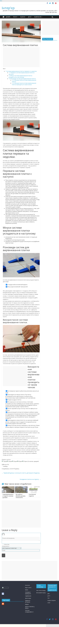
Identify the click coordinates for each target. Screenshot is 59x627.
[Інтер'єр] (3, 16)
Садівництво (28, 596)
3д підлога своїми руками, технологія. (21, 496)
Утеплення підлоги (32, 495)
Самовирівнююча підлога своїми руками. (8, 496)
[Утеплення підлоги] (34, 487)
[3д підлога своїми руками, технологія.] (21, 487)
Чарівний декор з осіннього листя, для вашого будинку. (21, 473)
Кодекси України (51, 600)
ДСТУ (48, 596)
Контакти (27, 585)
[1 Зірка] (4, 461)
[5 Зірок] (24, 461)
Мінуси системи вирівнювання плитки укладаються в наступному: (20, 76)
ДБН (48, 593)
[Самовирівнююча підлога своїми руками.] (8, 487)
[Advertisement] (21, 57)
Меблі (26, 590)
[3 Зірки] (14, 461)
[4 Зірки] (19, 461)
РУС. (1, 1)
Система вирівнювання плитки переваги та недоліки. (21, 71)
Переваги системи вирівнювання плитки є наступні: (22, 73)
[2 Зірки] (9, 461)
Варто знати (28, 587)
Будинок (22, 17)
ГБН (48, 598)
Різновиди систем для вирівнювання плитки (22, 78)
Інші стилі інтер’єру (40, 590)
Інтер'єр (8, 8)
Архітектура (28, 598)
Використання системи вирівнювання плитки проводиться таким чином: (24, 83)
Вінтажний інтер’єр (41, 592)
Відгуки (27, 604)
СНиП (48, 602)
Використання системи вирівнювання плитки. (24, 80)
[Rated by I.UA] (5, 587)
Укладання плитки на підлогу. (30, 479)
